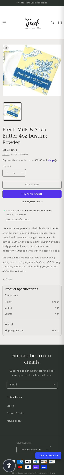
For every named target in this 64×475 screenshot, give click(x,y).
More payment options (32, 202)
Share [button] (9, 279)
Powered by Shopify (48, 473)
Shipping (6, 154)
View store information (18, 219)
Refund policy (14, 421)
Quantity (6, 166)
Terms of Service (15, 413)
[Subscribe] (53, 385)
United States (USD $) (30, 449)
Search (10, 406)
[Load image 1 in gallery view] (12, 111)
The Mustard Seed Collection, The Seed (28, 473)
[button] (4, 22)
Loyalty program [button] (48, 455)
